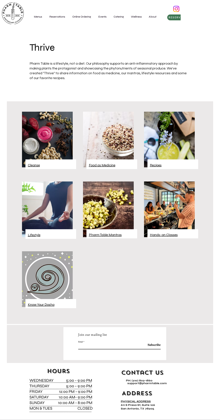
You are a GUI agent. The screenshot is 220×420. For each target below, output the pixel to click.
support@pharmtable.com (147, 383)
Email (80, 342)
